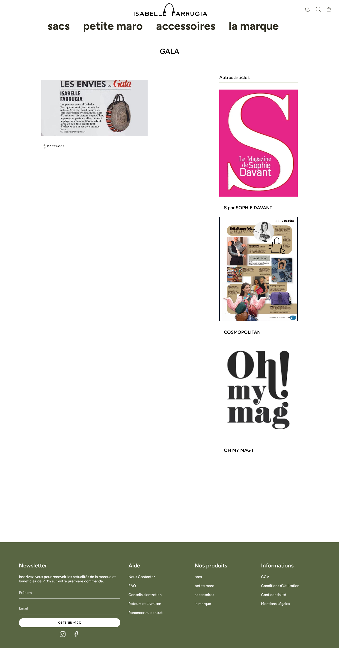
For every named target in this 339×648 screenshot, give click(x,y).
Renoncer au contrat (145, 612)
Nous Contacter (141, 577)
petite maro (204, 586)
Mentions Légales (275, 604)
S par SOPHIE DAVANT (248, 207)
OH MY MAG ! (238, 450)
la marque (203, 604)
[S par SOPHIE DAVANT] (258, 143)
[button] (58, 26)
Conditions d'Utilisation (280, 586)
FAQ (132, 586)
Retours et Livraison (144, 604)
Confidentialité (273, 595)
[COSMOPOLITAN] (258, 269)
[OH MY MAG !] (258, 390)
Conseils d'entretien (145, 595)
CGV (265, 577)
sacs (198, 577)
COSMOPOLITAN (242, 332)
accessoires (204, 595)
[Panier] (329, 9)
